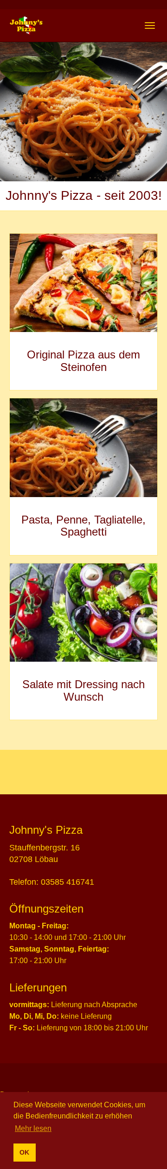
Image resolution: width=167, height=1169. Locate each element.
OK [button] (24, 1152)
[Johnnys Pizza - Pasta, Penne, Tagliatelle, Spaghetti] (83, 447)
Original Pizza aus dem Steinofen (83, 360)
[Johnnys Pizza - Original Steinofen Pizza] (83, 283)
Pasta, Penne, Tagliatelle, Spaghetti (83, 525)
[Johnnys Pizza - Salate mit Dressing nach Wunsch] (83, 612)
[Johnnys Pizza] (26, 25)
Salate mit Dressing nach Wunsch (83, 690)
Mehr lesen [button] (33, 1128)
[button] (12, 111)
